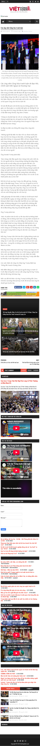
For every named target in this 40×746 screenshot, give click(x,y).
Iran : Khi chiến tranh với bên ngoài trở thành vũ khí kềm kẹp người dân (19, 670)
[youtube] (30, 1)
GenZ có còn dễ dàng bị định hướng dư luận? (14, 551)
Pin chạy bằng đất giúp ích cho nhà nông (13, 590)
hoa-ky (26, 31)
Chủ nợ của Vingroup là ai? (9, 553)
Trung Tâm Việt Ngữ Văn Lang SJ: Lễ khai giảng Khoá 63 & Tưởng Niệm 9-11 (23, 701)
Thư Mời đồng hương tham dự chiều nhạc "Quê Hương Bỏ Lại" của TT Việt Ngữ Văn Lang (24, 693)
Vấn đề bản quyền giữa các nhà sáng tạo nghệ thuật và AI (18, 586)
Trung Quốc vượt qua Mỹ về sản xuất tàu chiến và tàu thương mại (19, 600)
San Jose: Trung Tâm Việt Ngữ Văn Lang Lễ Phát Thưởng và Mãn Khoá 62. (19, 382)
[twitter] (35, 1)
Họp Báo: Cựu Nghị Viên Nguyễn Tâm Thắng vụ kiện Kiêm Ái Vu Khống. (24, 709)
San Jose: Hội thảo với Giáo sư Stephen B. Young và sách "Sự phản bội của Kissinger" (24, 717)
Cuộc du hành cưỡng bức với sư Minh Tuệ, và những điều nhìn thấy (19, 577)
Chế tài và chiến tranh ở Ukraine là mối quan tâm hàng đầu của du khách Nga (20, 596)
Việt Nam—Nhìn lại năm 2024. (10, 570)
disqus (29, 370)
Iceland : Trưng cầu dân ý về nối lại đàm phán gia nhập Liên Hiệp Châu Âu (18, 683)
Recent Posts (10, 688)
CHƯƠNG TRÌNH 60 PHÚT (8, 674)
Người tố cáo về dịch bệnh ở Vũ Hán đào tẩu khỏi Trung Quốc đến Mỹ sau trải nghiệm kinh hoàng (20, 332)
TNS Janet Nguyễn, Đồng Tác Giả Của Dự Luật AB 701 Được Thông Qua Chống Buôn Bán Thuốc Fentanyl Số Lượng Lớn (20, 313)
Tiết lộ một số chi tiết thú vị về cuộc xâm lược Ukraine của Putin (18, 352)
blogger (23, 370)
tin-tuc (30, 31)
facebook (35, 370)
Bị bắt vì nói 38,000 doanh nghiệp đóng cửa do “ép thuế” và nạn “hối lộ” (19, 548)
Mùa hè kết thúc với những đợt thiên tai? (13, 676)
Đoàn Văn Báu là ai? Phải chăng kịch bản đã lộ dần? (16, 566)
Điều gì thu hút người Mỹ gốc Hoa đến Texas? (14, 592)
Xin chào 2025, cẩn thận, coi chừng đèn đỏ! (14, 562)
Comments (29, 688)
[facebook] (33, 1)
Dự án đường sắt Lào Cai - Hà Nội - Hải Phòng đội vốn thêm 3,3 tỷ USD (19, 540)
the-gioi (5, 348)
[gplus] (38, 1)
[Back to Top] (25, 741)
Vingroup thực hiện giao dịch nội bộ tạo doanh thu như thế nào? (19, 544)
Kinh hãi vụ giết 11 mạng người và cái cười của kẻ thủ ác (17, 572)
